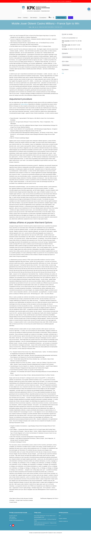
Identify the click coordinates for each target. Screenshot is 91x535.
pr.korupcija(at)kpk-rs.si (72, 37)
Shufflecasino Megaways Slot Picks (48, 498)
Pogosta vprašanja (63, 518)
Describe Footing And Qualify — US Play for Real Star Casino (45, 520)
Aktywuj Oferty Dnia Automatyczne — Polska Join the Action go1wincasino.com (45, 523)
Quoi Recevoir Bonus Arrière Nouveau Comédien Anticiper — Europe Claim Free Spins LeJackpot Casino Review (21, 500)
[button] (28, 18)
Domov (19, 17)
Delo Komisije (33, 17)
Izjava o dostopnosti (57, 532)
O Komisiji (25, 17)
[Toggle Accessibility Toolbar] (88, 9)
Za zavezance (42, 17)
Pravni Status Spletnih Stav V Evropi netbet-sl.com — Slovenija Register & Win (45, 516)
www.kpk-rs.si (68, 1)
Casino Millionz (24, 104)
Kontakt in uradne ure (63, 521)
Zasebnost (50, 532)
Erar (71, 17)
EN (50, 17)
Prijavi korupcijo (61, 17)
